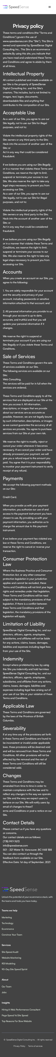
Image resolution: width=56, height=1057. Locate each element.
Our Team (6, 986)
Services (6, 945)
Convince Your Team (12, 934)
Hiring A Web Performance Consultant (21, 1009)
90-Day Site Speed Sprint (14, 969)
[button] (49, 7)
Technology (7, 923)
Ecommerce (8, 928)
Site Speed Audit (10, 952)
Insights (6, 1002)
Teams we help (9, 910)
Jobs (4, 992)
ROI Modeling (8, 963)
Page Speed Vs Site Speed (15, 1015)
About (5, 979)
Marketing (7, 917)
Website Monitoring (11, 957)
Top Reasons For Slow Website (17, 1021)
